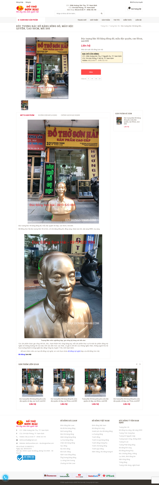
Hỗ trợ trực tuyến (137, 2)
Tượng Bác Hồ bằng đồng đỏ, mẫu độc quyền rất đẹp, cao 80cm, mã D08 (95, 400)
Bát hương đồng (66, 431)
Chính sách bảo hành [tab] (70, 115)
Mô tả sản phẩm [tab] (27, 115)
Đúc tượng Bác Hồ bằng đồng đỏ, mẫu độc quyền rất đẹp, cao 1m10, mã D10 (32, 400)
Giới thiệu (94, 20)
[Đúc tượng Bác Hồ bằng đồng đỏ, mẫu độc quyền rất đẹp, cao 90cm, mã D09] (64, 382)
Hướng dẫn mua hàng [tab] (47, 115)
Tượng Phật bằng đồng (127, 445)
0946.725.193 (41, 437)
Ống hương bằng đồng (68, 457)
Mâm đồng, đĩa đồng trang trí (102, 452)
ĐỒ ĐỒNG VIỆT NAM (100, 421)
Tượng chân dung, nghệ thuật (129, 465)
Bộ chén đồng (65, 449)
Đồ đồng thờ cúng (98, 428)
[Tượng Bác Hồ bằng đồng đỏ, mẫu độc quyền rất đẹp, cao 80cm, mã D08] (95, 382)
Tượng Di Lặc (123, 442)
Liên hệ (138, 20)
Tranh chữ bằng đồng (99, 446)
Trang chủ (82, 20)
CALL (91, 72)
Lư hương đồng (97, 434)
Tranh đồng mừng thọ (99, 443)
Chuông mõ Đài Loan (67, 463)
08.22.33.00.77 (30, 437)
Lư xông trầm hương (67, 460)
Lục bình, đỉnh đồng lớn (127, 456)
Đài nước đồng (65, 452)
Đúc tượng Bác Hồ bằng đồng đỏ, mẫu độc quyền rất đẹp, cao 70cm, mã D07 (126, 400)
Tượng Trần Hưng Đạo (127, 433)
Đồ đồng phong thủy (126, 451)
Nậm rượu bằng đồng (67, 455)
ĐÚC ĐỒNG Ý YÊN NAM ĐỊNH (129, 421)
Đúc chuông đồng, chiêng (128, 453)
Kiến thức (127, 20)
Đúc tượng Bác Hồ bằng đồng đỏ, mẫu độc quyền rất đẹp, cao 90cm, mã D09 (64, 400)
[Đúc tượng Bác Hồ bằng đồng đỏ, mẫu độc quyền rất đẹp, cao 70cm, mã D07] (127, 382)
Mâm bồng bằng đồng (68, 437)
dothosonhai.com (32, 443)
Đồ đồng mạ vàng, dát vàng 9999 (130, 430)
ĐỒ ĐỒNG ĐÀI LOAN (68, 421)
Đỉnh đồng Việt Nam (99, 425)
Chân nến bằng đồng (67, 443)
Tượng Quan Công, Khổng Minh (130, 439)
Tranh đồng (96, 437)
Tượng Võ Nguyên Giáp (127, 436)
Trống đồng (123, 462)
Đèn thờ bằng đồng (67, 434)
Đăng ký (28, 2)
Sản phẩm (106, 20)
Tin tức (117, 20)
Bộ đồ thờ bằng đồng (67, 428)
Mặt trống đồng (124, 459)
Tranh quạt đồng (98, 449)
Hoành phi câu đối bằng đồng (102, 431)
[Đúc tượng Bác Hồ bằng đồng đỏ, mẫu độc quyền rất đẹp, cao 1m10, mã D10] (32, 382)
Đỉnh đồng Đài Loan (67, 425)
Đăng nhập (19, 2)
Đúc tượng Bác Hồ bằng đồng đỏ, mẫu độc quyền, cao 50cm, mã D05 (132, 121)
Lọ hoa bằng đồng (66, 440)
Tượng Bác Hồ (114, 26)
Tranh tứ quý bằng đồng (100, 440)
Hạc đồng (63, 446)
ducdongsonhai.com (47, 443)
